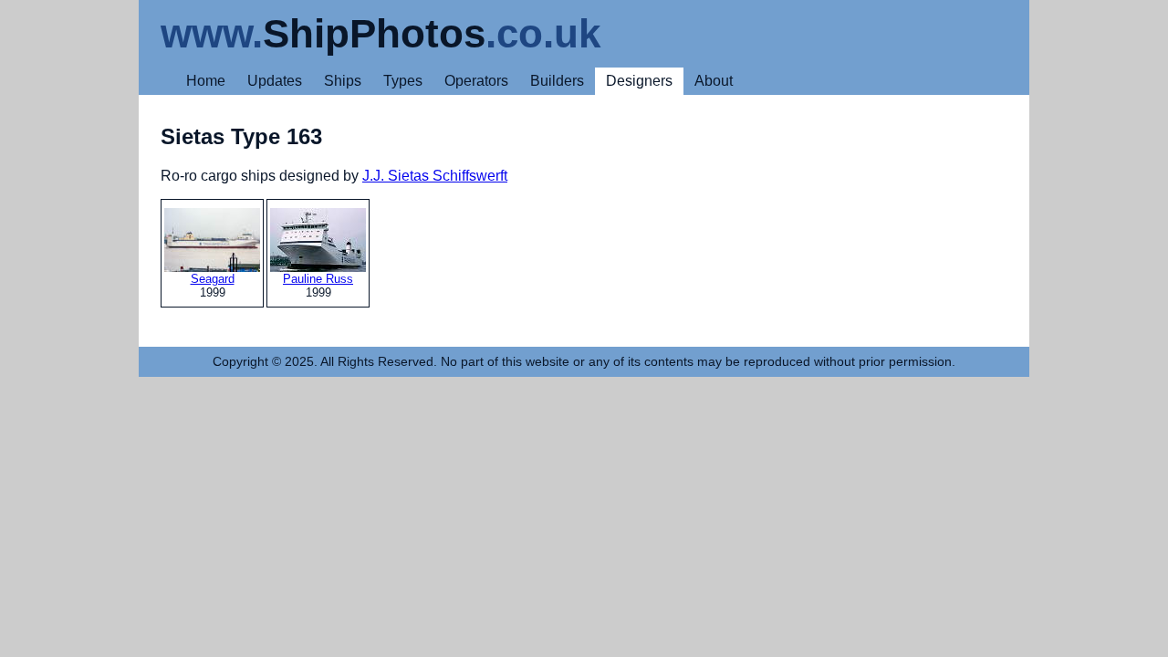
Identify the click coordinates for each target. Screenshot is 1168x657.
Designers (639, 81)
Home (205, 81)
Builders (557, 81)
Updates (274, 81)
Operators (476, 81)
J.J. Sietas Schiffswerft (434, 175)
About (713, 81)
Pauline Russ (318, 279)
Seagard (213, 279)
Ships (342, 81)
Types (402, 81)
